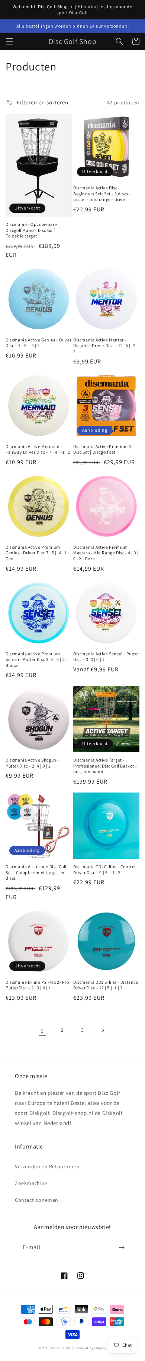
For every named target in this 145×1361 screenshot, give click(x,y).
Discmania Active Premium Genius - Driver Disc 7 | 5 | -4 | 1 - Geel (38, 552)
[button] (9, 41)
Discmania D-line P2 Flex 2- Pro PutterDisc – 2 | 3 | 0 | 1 (37, 985)
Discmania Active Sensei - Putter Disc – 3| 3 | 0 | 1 (106, 656)
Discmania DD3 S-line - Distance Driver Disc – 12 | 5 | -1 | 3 (105, 985)
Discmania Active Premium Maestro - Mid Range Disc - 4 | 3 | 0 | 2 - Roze (105, 552)
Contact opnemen (36, 1200)
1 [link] (42, 1030)
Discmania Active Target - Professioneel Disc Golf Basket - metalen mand (105, 765)
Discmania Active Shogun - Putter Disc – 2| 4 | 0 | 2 (32, 763)
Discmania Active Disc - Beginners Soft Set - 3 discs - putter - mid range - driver (102, 193)
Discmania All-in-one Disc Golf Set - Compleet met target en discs (36, 872)
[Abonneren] (121, 1247)
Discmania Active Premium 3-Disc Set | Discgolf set (103, 449)
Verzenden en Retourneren (47, 1166)
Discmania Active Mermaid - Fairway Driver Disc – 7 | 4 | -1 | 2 (38, 449)
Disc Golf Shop (62, 1348)
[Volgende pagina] (102, 1030)
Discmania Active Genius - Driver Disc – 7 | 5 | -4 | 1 (38, 343)
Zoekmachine (31, 1183)
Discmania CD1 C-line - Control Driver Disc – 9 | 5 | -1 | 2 (104, 869)
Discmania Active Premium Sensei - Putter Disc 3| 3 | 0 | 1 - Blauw (36, 659)
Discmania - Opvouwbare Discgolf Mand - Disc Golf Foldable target (31, 230)
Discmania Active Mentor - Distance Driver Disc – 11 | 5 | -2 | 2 (105, 345)
